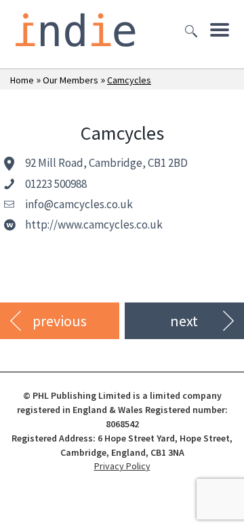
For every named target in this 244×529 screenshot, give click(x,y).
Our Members (70, 80)
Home (22, 80)
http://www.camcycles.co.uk (94, 224)
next (184, 320)
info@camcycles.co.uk (79, 204)
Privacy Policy (122, 466)
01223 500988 (56, 183)
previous (60, 320)
